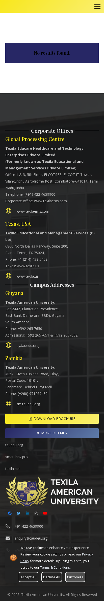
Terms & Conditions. (55, 567)
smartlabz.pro (16, 456)
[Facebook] (9, 513)
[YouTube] (45, 513)
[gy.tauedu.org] (10, 345)
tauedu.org (14, 444)
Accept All (28, 577)
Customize (75, 577)
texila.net (12, 468)
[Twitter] (18, 513)
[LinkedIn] (27, 513)
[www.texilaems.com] (10, 211)
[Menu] (97, 6)
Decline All (51, 577)
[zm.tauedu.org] (10, 404)
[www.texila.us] (10, 276)
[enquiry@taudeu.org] (10, 538)
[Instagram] (36, 513)
